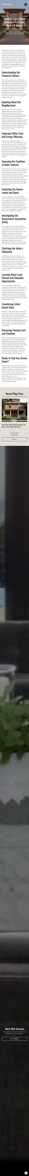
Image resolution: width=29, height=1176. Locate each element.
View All (14, 439)
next (16, 434)
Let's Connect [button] (14, 1038)
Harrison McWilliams (7, 378)
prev (12, 434)
